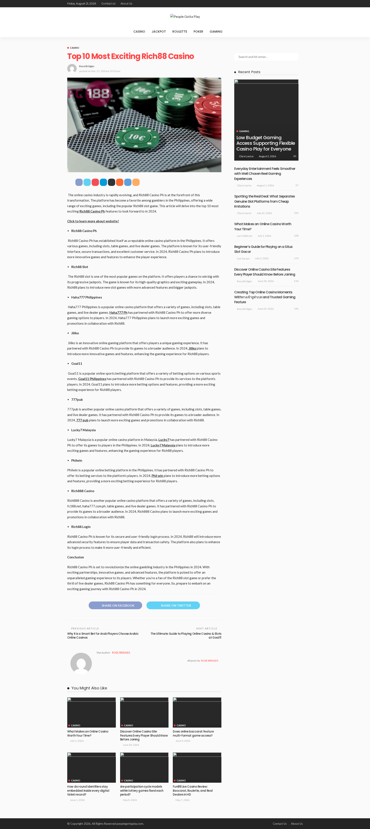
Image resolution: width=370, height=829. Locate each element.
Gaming (216, 31)
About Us (126, 3)
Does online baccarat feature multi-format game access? (193, 733)
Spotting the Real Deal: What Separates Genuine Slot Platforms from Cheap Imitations (264, 201)
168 (296, 235)
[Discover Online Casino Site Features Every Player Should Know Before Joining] (144, 712)
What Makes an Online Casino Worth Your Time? (87, 733)
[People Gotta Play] (185, 17)
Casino (139, 31)
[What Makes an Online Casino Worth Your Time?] (91, 712)
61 (294, 156)
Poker (198, 31)
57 (296, 185)
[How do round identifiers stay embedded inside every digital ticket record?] (91, 767)
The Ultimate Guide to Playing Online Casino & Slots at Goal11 (186, 636)
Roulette (179, 31)
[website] (97, 660)
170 (296, 258)
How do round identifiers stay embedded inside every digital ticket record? (88, 791)
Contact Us (108, 3)
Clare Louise (246, 156)
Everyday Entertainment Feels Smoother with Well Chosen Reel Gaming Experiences (264, 173)
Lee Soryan (243, 258)
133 (296, 212)
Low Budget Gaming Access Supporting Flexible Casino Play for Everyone (265, 143)
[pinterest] (294, 3)
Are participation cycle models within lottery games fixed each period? (141, 791)
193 (296, 308)
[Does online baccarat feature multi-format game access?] (197, 712)
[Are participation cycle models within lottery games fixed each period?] (144, 767)
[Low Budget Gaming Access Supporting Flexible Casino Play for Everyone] (266, 120)
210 (296, 281)
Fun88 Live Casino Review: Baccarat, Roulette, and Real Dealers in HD (193, 791)
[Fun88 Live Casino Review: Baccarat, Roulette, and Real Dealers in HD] (197, 767)
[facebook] (283, 3)
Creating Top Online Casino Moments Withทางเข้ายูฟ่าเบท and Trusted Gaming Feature (264, 297)
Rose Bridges (86, 66)
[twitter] (289, 3)
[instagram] (300, 3)
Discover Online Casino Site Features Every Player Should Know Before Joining (144, 736)
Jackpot (159, 31)
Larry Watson (244, 235)
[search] (234, 31)
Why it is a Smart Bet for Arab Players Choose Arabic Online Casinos (102, 636)
